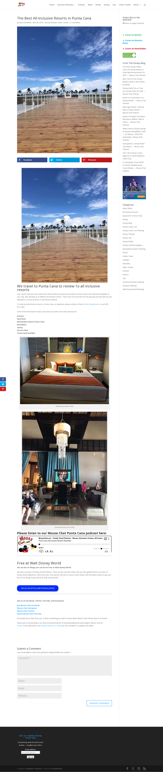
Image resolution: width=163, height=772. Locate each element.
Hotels (98, 5)
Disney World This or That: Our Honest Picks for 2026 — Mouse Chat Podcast (134, 91)
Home (51, 5)
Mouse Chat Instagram (27, 608)
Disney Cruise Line (130, 227)
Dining (106, 5)
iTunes (19, 625)
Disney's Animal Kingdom (132, 245)
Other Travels (125, 5)
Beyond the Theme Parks (132, 216)
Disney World (128, 241)
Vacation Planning (65, 5)
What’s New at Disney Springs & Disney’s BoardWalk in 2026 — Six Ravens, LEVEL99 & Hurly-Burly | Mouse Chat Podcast (134, 134)
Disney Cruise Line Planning (133, 230)
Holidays (126, 260)
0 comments (75, 22)
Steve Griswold (25, 22)
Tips (114, 5)
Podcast (81, 5)
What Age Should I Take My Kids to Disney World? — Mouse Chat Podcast (133, 110)
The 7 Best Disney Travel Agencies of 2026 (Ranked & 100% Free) (134, 156)
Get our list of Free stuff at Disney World (37, 588)
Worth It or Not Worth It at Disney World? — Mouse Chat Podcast (134, 101)
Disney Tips (127, 238)
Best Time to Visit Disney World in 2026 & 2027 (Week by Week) (134, 82)
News (90, 5)
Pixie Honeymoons (91, 304)
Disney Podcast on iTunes (51, 625)
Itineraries (126, 263)
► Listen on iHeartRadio (134, 48)
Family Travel (128, 256)
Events (125, 252)
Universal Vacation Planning (133, 282)
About (136, 5)
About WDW (127, 208)
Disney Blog (127, 223)
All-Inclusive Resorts (130, 212)
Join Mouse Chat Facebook (28, 605)
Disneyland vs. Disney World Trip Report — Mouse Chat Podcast (133, 147)
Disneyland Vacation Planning (134, 249)
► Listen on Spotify (132, 35)
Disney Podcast (51, 22)
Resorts (126, 274)
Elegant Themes (34, 768)
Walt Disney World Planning (133, 289)
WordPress (57, 768)
